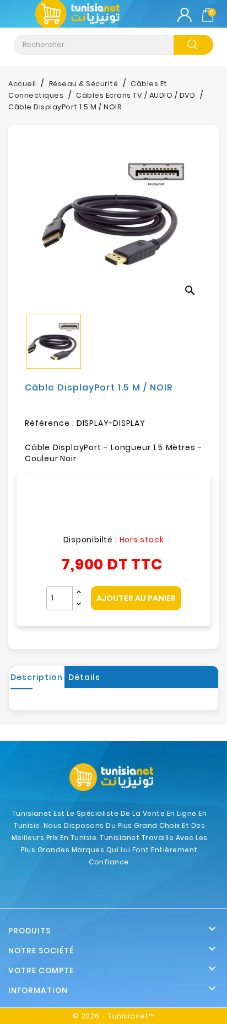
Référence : (49, 423)
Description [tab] (36, 677)
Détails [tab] (84, 677)
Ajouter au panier (136, 598)
